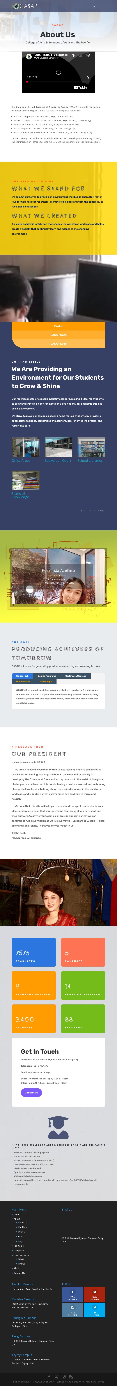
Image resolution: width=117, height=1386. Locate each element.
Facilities (22, 1227)
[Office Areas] (25, 456)
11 (66, 598)
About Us (22, 1222)
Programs (19, 1245)
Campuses (19, 1250)
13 (71, 598)
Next (101, 510)
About (17, 1218)
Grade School (23, 681)
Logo (20, 1241)
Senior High (22, 676)
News (21, 1258)
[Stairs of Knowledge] (25, 489)
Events (21, 1263)
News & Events (21, 1255)
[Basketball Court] (58, 456)
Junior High (46, 681)
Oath (20, 1236)
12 (68, 598)
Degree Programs (47, 676)
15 (76, 598)
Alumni (17, 1268)
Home (17, 1214)
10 (63, 598)
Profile (21, 1231)
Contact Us (31, 1092)
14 (74, 598)
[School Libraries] (91, 456)
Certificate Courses (75, 676)
